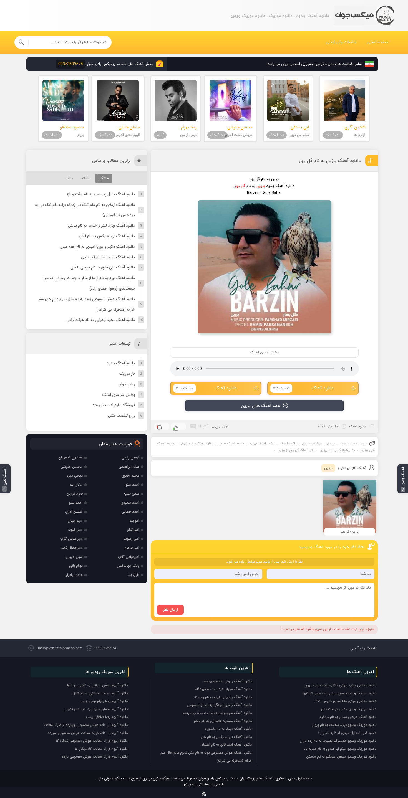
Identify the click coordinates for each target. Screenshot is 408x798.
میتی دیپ (131, 493)
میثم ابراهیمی (129, 467)
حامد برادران (73, 575)
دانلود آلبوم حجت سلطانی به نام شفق (100, 693)
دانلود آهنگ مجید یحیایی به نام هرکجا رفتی (100, 320)
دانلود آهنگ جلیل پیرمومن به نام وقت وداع (101, 194)
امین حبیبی (74, 557)
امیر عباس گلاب (71, 539)
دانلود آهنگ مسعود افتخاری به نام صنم (223, 721)
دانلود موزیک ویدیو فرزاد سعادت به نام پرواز (344, 725)
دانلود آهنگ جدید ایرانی (196, 443)
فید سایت (204, 792)
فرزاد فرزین (74, 493)
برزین (331, 443)
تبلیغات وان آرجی (341, 42)
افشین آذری (74, 512)
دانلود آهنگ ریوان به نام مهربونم (228, 681)
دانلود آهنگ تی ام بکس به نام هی (226, 737)
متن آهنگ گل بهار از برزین (295, 450)
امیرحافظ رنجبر (72, 548)
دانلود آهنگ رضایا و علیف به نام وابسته (223, 697)
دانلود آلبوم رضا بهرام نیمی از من (104, 701)
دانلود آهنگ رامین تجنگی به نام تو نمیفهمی (219, 705)
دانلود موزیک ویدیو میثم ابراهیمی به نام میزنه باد (340, 749)
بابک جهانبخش (128, 566)
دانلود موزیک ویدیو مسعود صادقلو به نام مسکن (341, 756)
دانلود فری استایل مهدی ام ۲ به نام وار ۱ (347, 733)
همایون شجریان (70, 457)
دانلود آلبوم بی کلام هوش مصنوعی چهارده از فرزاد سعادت (86, 725)
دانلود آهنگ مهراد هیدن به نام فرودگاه (223, 689)
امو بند (134, 521)
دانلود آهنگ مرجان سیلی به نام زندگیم (347, 717)
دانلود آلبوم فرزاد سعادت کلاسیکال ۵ (101, 749)
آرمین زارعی (130, 457)
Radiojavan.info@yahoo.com (59, 648)
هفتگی (104, 178)
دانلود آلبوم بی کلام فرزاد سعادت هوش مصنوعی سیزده (88, 733)
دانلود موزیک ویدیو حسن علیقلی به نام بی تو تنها (339, 693)
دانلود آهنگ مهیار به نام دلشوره (228, 729)
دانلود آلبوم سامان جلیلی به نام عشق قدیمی (96, 709)
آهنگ (344, 443)
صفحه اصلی (377, 42)
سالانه (69, 178)
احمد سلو (132, 485)
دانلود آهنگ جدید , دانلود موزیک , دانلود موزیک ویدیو (364, 16)
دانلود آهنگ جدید (231, 443)
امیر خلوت (75, 530)
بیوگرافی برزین (312, 443)
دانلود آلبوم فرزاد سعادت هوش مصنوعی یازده (95, 756)
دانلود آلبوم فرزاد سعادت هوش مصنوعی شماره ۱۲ (92, 741)
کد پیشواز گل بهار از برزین (337, 450)
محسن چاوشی (72, 467)
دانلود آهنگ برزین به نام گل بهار (330, 160)
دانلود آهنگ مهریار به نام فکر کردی (108, 257)
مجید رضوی (130, 475)
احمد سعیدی (129, 503)
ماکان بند (76, 485)
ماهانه (85, 178)
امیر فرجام (132, 548)
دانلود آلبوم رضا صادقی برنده (107, 717)
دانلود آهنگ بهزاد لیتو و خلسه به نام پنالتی (101, 225)
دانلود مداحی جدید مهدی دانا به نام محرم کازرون (340, 685)
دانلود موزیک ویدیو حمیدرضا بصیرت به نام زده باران (338, 741)
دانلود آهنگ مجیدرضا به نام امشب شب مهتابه (217, 713)
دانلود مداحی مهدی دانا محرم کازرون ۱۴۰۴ (345, 701)
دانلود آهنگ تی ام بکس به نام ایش (107, 236)
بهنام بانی (76, 566)
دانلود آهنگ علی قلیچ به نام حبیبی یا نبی (102, 267)
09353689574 (105, 648)
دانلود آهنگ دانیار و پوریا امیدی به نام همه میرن (97, 247)
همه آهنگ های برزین (260, 405)
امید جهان (75, 521)
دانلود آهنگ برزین (262, 443)
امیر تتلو (133, 530)
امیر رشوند (131, 539)
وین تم (189, 784)
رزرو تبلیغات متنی (121, 415)
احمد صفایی (130, 512)
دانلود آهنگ (303, 388)
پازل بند (133, 575)
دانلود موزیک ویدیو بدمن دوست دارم (348, 709)
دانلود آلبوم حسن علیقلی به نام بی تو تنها (97, 685)
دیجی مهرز (75, 475)
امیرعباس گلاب (128, 557)
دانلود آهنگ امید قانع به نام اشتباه (227, 745)
